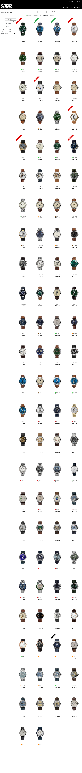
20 (14, 15)
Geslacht (2, 31)
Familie (3, 29)
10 (12, 15)
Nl (79, 1)
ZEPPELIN (9, 12)
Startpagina (62, 7)
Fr (77, 1)
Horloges (68, 7)
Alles (10, 15)
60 (16, 15)
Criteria (3, 21)
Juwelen (73, 7)
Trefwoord (2, 33)
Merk (3, 19)
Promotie (7, 26)
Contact (78, 7)
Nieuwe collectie (8, 23)
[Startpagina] (6, 6)
